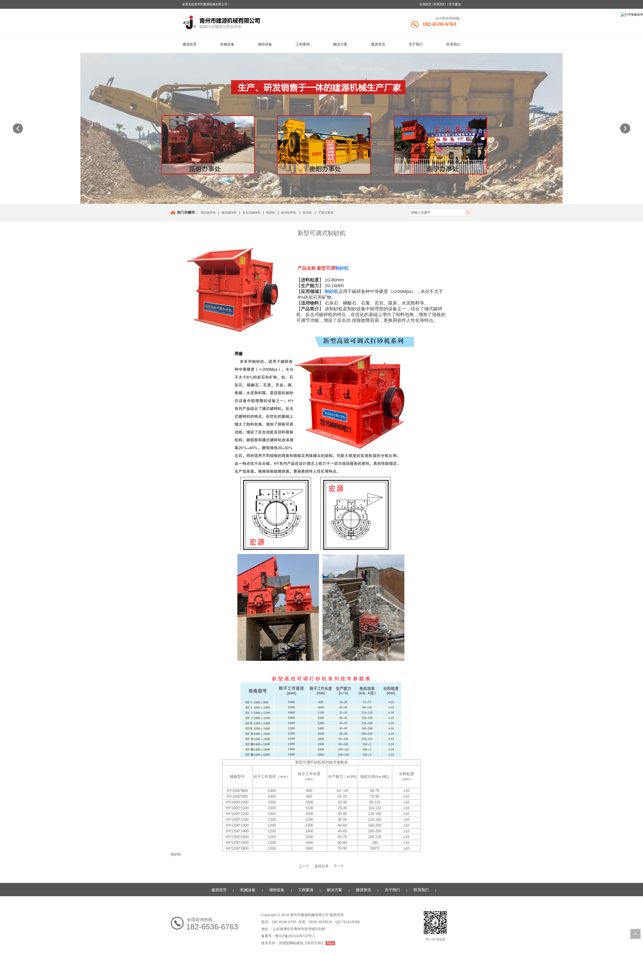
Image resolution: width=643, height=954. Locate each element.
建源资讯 (363, 890)
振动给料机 (288, 212)
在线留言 (425, 4)
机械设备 (247, 890)
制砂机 (270, 212)
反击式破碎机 (251, 212)
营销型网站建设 (291, 943)
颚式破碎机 (208, 212)
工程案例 (305, 890)
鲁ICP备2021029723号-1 (295, 936)
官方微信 (455, 4)
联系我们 (440, 4)
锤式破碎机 (229, 212)
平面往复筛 (325, 212)
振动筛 (307, 212)
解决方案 (334, 890)
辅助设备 (276, 890)
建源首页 (219, 890)
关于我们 (392, 890)
